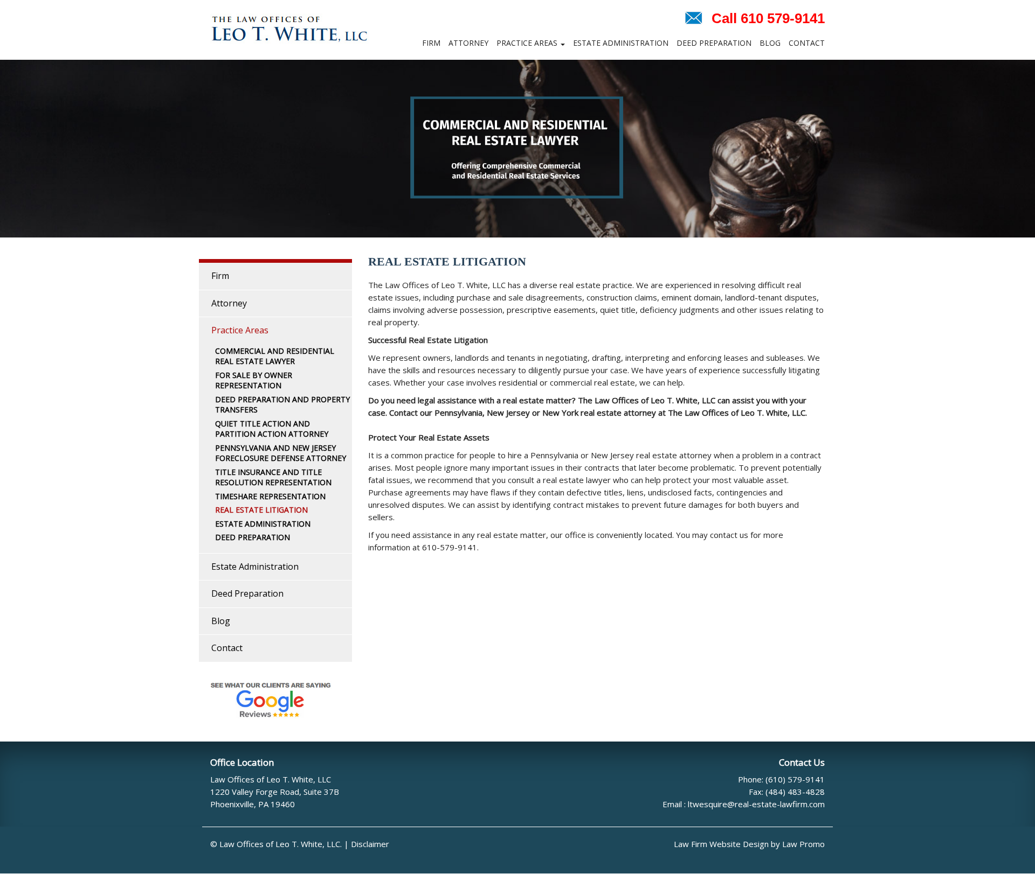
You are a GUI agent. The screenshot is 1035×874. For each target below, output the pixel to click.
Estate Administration (620, 43)
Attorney (468, 43)
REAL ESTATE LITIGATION (261, 510)
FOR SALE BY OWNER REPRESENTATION (253, 380)
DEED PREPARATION (252, 537)
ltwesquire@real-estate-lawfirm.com (756, 804)
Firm (431, 43)
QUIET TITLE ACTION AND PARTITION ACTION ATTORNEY (271, 428)
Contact (807, 43)
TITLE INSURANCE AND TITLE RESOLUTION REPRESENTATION (273, 477)
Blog (770, 43)
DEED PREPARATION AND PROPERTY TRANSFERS (282, 404)
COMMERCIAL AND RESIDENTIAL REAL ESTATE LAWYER (274, 356)
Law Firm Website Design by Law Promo (749, 843)
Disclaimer (370, 843)
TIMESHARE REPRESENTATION (270, 496)
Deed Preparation (714, 43)
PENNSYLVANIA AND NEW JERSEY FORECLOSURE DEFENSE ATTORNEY (280, 453)
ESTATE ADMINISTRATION (262, 524)
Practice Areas (528, 43)
